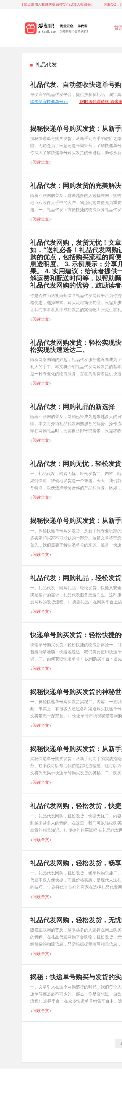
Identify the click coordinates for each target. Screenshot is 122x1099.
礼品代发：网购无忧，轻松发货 (75, 463)
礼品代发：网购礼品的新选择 (72, 406)
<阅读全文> (41, 162)
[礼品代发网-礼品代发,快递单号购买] (67, 27)
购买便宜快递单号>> (49, 101)
